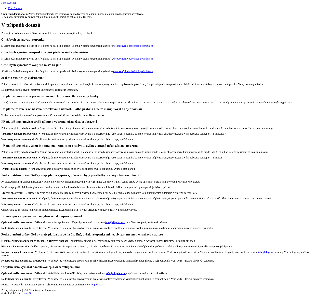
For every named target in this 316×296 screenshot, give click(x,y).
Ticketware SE (24, 293)
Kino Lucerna (8, 2)
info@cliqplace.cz (93, 284)
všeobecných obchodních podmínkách (133, 45)
